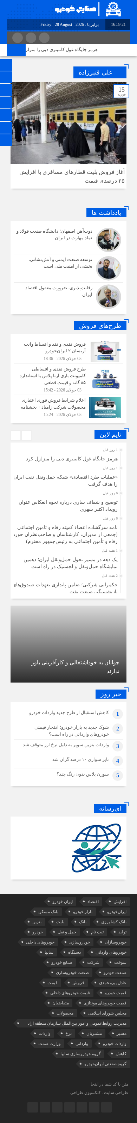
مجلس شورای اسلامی (107, 1013)
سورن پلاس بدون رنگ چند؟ (83, 774)
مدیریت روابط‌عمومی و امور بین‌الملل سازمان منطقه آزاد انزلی (77, 1024)
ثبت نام (97, 932)
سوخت (120, 962)
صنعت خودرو (115, 972)
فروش (78, 982)
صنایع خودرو (61, 962)
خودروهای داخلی (40, 942)
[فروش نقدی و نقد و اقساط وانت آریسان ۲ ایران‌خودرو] (68, 351)
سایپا (49, 952)
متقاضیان (60, 1003)
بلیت (60, 921)
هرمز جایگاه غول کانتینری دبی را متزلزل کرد (61, 49)
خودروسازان (115, 942)
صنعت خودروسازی (72, 972)
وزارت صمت (49, 1043)
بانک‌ (82, 921)
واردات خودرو (114, 1043)
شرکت (93, 962)
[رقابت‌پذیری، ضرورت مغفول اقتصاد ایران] (68, 296)
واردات (45, 1033)
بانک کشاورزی (113, 921)
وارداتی (82, 1043)
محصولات (65, 1013)
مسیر (121, 1033)
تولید (122, 932)
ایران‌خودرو (116, 911)
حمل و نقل (67, 932)
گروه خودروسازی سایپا (80, 1053)
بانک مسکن (48, 911)
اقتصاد (93, 901)
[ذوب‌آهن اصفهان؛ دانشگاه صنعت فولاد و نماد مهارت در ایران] (68, 240)
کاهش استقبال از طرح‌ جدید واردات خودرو (69, 712)
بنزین (36, 921)
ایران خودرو (62, 901)
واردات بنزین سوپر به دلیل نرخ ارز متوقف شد (66, 744)
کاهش (121, 1053)
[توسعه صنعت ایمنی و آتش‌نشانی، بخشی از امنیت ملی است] (68, 268)
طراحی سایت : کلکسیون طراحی (99, 1092)
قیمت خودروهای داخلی (70, 992)
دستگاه (74, 952)
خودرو (37, 932)
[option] (67, 457)
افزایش (119, 901)
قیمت (52, 982)
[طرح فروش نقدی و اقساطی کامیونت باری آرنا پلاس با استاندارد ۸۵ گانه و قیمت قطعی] (68, 379)
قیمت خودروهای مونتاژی (105, 1003)
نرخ (68, 1033)
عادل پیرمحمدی (112, 982)
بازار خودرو (82, 911)
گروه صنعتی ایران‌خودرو (105, 1063)
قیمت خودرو (115, 992)
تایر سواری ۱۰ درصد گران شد (80, 759)
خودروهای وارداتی (111, 952)
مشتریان (94, 1033)
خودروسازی (79, 942)
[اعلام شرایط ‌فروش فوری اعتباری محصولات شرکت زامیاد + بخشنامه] (68, 406)
